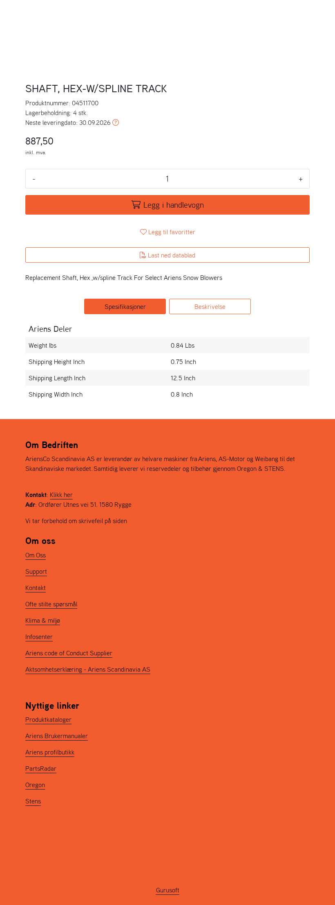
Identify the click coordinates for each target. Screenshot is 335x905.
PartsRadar (40, 768)
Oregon (35, 785)
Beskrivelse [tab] (210, 306)
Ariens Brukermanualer (56, 736)
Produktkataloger (48, 719)
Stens (33, 801)
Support (36, 571)
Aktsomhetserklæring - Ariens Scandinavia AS (87, 669)
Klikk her (61, 494)
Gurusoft (167, 890)
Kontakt (35, 587)
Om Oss (35, 555)
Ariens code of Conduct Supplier (68, 653)
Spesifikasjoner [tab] (125, 306)
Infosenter (39, 636)
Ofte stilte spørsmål (51, 604)
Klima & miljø (42, 620)
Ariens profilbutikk (49, 752)
